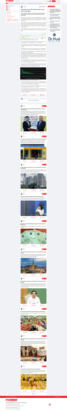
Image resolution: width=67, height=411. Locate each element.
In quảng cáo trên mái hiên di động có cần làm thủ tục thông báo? (33, 139)
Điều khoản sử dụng (12, 396)
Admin (25, 6)
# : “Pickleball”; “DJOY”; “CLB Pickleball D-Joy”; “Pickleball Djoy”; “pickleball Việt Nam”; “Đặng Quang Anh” (12, 20)
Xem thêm (33, 393)
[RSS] (48, 1)
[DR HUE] (54, 37)
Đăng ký (54, 1)
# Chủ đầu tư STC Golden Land (11, 16)
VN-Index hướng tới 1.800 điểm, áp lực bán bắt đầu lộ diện (25, 3)
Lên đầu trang (58, 396)
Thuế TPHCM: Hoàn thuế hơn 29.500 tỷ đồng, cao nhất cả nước (33, 311)
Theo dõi (44, 136)
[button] (42, 133)
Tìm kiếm (45, 1)
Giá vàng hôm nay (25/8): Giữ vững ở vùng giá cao (30, 369)
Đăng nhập (58, 1)
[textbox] (33, 98)
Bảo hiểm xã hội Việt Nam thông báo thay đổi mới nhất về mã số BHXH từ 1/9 (46, 3)
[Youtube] (50, 1)
